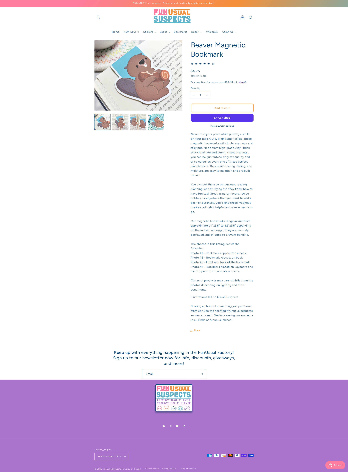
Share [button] (197, 330)
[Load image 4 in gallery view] (156, 122)
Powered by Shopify (132, 469)
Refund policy (152, 468)
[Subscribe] (202, 374)
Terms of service (187, 468)
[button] (98, 17)
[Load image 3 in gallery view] (138, 122)
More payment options (222, 126)
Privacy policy (169, 468)
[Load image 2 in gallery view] (120, 122)
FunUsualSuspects (112, 469)
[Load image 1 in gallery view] (102, 122)
